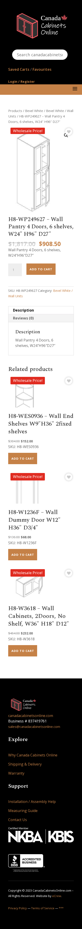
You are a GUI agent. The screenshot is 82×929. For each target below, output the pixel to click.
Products (15, 110)
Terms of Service (42, 908)
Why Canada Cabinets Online (32, 755)
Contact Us (17, 819)
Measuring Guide (23, 810)
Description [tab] (23, 310)
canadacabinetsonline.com (30, 715)
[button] (66, 135)
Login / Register (21, 81)
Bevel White (34, 110)
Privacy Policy (17, 908)
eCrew (56, 896)
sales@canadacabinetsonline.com (34, 726)
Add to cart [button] (22, 458)
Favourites (42, 69)
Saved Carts (18, 69)
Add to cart (41, 269)
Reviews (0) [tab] (23, 318)
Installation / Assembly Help (32, 801)
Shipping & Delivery (25, 764)
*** (61, 908)
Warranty (16, 773)
